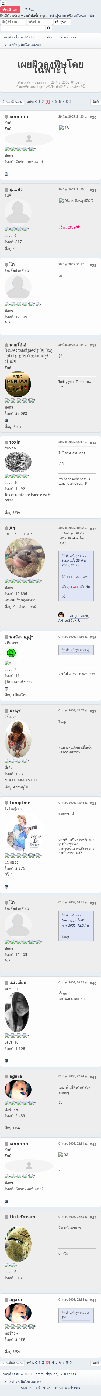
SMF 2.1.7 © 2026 (36, 1388)
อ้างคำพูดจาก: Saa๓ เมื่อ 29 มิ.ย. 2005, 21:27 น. (74, 560)
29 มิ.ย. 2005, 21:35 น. (72, 189)
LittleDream (22, 1217)
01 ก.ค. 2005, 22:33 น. (73, 1217)
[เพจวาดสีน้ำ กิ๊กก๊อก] (6, 886)
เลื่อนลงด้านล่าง (12, 102)
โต (12, 264)
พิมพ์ (96, 102)
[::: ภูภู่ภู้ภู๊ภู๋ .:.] (6, 688)
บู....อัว (16, 189)
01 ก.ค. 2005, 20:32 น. (73, 982)
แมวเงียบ (17, 982)
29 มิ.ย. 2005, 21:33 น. (72, 116)
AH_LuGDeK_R (69, 620)
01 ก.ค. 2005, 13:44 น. (73, 802)
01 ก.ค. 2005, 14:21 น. (73, 902)
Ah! (13, 528)
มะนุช (15, 710)
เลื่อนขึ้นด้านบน (12, 1363)
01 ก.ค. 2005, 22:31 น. (73, 1143)
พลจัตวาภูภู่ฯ (21, 637)
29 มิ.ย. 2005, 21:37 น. (72, 264)
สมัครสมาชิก (84, 15)
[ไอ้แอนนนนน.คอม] (6, 174)
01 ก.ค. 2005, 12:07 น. (73, 710)
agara (15, 1076)
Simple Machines (66, 1388)
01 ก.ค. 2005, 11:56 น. (73, 637)
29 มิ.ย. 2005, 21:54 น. (72, 345)
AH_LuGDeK (79, 616)
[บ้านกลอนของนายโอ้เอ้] (6, 420)
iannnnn (18, 116)
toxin (15, 442)
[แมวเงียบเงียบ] (6, 1060)
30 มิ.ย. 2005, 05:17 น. (72, 442)
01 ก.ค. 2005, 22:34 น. (73, 1299)
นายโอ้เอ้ (17, 345)
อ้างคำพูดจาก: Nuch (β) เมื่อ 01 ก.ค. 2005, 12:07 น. (75, 920)
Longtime (19, 803)
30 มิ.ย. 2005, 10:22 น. (72, 528)
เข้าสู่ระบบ (58, 15)
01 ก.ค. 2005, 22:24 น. (73, 1076)
